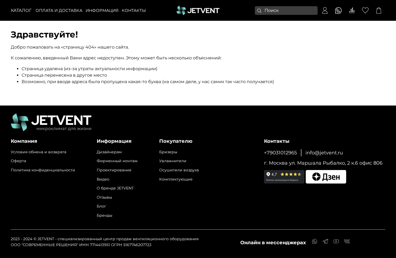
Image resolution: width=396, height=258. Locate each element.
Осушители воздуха (179, 170)
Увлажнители (172, 160)
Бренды (104, 215)
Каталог (21, 10)
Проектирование (114, 170)
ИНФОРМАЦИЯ (102, 10)
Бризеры (168, 152)
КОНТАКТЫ (134, 10)
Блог (101, 206)
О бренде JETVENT (115, 188)
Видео (103, 179)
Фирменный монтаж (117, 160)
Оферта (18, 160)
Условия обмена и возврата (38, 152)
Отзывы (104, 197)
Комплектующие (176, 179)
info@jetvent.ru (324, 152)
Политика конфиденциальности (43, 170)
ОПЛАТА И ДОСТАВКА (59, 10)
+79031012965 (280, 152)
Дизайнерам (109, 152)
